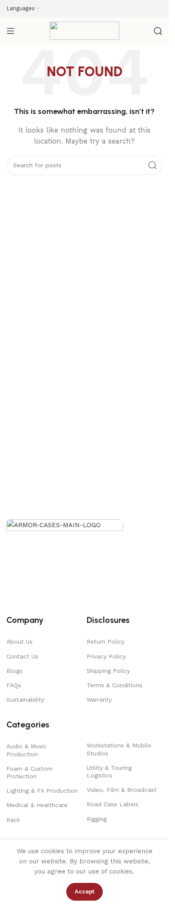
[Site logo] (84, 30)
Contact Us (22, 656)
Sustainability (25, 699)
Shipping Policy (108, 670)
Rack (13, 819)
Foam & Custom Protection (29, 772)
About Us (19, 641)
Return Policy (105, 641)
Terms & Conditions (114, 685)
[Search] (158, 30)
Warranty (99, 699)
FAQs (13, 685)
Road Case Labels (112, 804)
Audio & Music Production (26, 750)
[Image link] (64, 562)
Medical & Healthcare (37, 805)
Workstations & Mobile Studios (119, 749)
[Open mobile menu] (10, 30)
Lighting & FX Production (42, 790)
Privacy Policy (106, 656)
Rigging (97, 819)
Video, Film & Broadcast (122, 789)
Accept (84, 891)
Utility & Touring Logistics (109, 771)
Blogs (14, 670)
